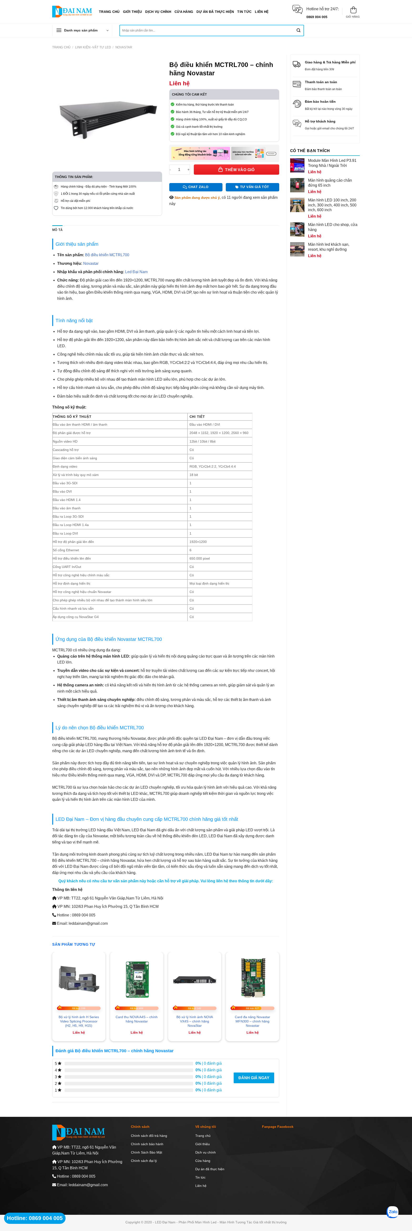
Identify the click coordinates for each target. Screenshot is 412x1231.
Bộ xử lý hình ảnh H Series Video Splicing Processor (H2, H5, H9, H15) (79, 1021)
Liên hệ (261, 12)
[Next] (279, 998)
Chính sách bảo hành (147, 1144)
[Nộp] (298, 30)
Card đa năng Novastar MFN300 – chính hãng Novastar (252, 1021)
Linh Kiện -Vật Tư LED (93, 47)
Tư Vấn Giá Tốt (254, 187)
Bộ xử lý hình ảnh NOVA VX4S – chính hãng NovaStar (194, 1021)
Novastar (123, 47)
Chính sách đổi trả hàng (149, 1136)
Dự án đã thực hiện (215, 12)
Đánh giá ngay (253, 1078)
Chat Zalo (198, 187)
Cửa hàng (184, 12)
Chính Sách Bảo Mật (146, 1152)
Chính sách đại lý (144, 1161)
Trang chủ (109, 12)
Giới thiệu (132, 12)
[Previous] (52, 998)
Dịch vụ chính (158, 12)
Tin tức (244, 12)
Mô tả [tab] (57, 230)
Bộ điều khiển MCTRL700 (107, 255)
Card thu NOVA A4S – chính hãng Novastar (137, 1019)
